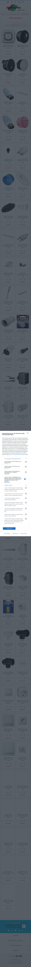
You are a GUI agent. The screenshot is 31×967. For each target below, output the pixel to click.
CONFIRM (9, 528)
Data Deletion (7, 533)
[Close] (28, 433)
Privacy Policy (24, 533)
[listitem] (15, 459)
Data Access (15, 533)
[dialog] (15, 483)
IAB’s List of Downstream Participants (17, 454)
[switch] (25, 462)
